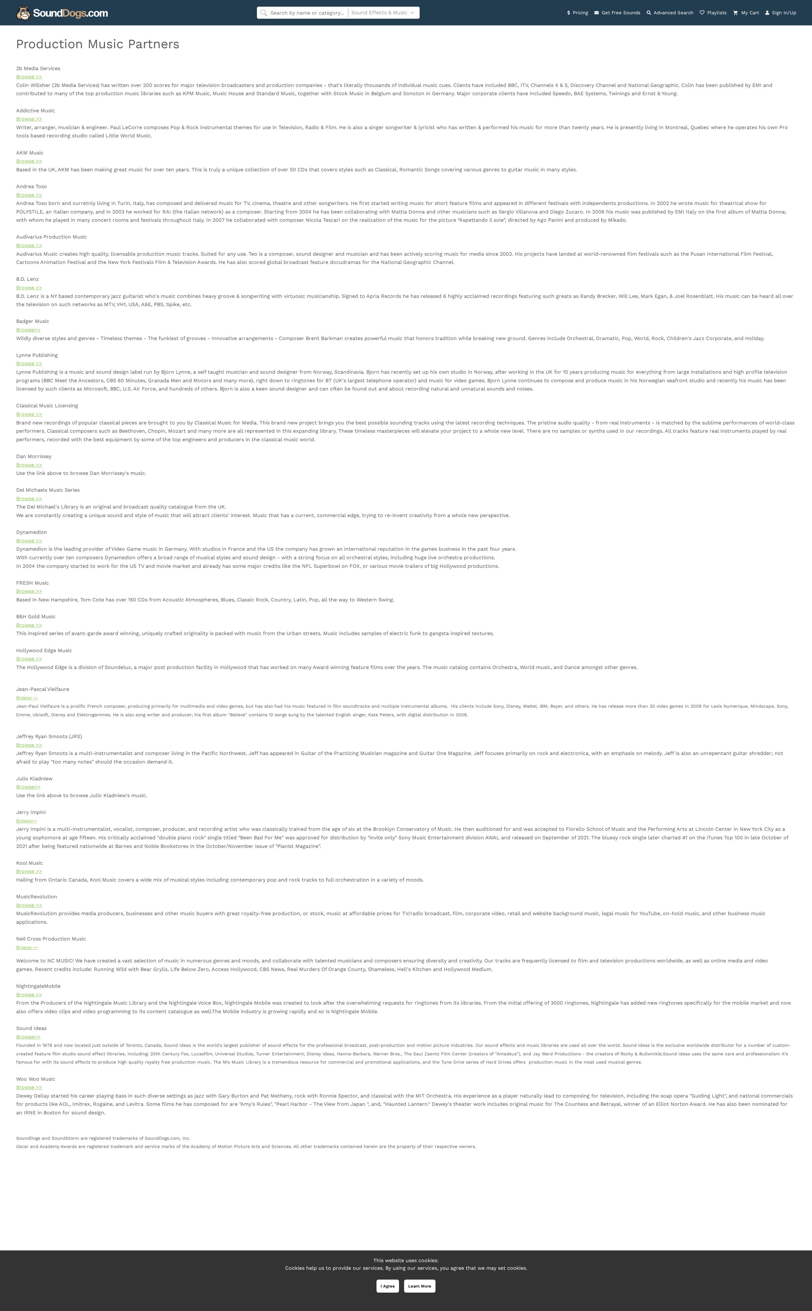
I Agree (388, 1286)
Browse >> (29, 77)
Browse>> (28, 330)
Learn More (419, 1286)
